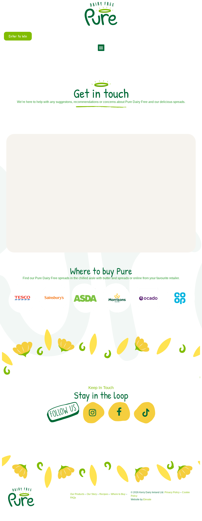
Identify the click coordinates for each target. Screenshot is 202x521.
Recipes (103, 494)
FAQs (73, 497)
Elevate (147, 499)
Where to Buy (118, 494)
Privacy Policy (172, 492)
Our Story (92, 494)
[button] (101, 47)
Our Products (77, 494)
